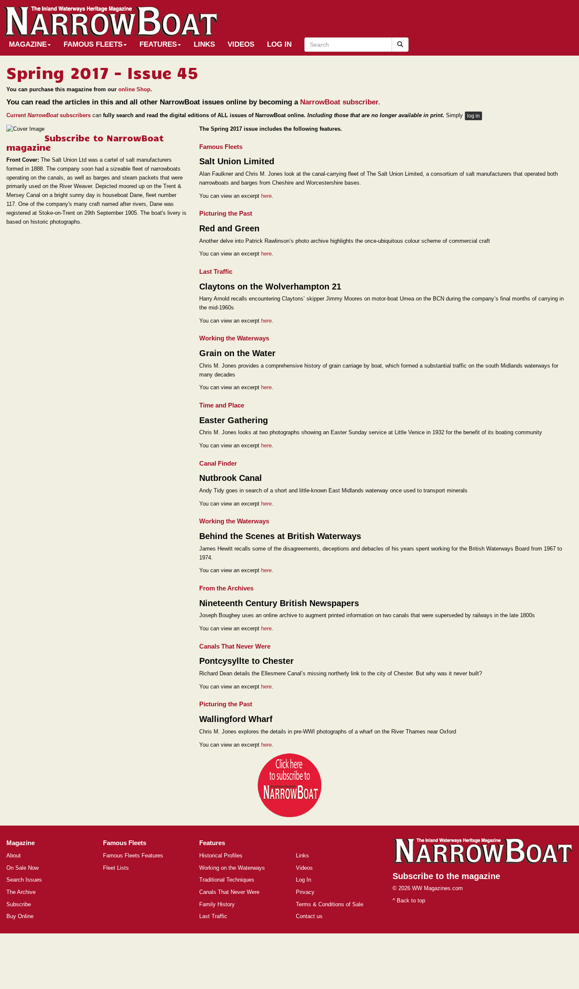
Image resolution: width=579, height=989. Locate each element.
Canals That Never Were (229, 892)
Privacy (305, 892)
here (266, 196)
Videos (241, 44)
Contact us (309, 916)
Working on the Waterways (232, 868)
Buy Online (19, 916)
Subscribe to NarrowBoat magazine (85, 142)
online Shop (134, 89)
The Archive (21, 892)
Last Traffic (213, 916)
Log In (279, 44)
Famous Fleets (93, 44)
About (13, 855)
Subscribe (18, 904)
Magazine (28, 44)
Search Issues (24, 880)
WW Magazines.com (437, 888)
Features (158, 44)
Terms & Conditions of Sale (329, 904)
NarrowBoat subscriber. (340, 102)
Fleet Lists (116, 868)
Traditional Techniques (226, 880)
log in (473, 116)
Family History (217, 904)
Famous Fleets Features (133, 855)
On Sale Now (22, 868)
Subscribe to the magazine (446, 876)
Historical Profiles (220, 855)
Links (204, 44)
